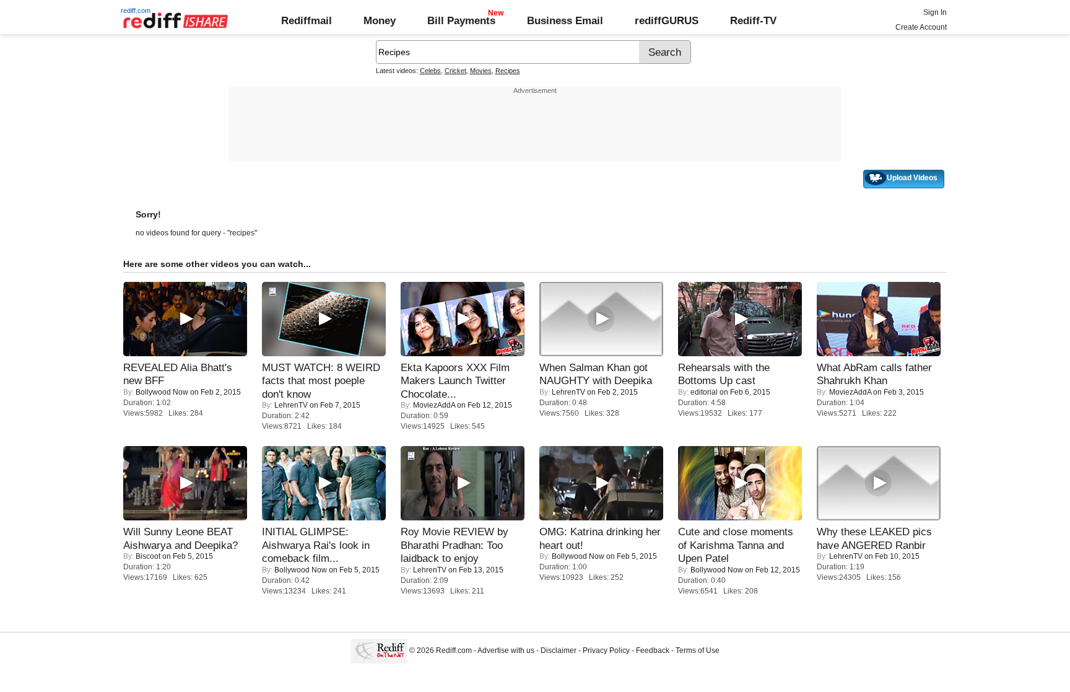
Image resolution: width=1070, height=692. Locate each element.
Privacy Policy (606, 650)
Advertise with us (505, 650)
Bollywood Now (162, 392)
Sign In (935, 12)
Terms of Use (698, 650)
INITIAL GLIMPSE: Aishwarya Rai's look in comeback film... (316, 545)
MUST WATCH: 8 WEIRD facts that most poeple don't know (321, 381)
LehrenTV (291, 405)
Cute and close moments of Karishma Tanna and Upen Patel (735, 545)
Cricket (455, 70)
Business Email (565, 20)
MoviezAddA (434, 405)
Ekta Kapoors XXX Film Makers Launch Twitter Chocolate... (455, 381)
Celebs (430, 70)
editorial (704, 392)
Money (379, 20)
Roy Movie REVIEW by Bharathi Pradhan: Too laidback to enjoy (454, 545)
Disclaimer (558, 650)
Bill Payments (461, 20)
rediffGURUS (666, 20)
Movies (481, 70)
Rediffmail (306, 20)
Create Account (921, 27)
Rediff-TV (753, 20)
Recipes (507, 70)
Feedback (652, 650)
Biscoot (148, 556)
